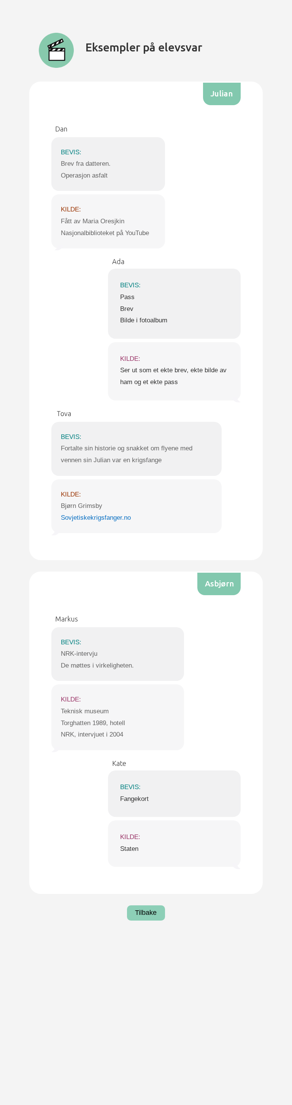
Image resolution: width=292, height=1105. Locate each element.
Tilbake (146, 912)
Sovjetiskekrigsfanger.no (96, 517)
